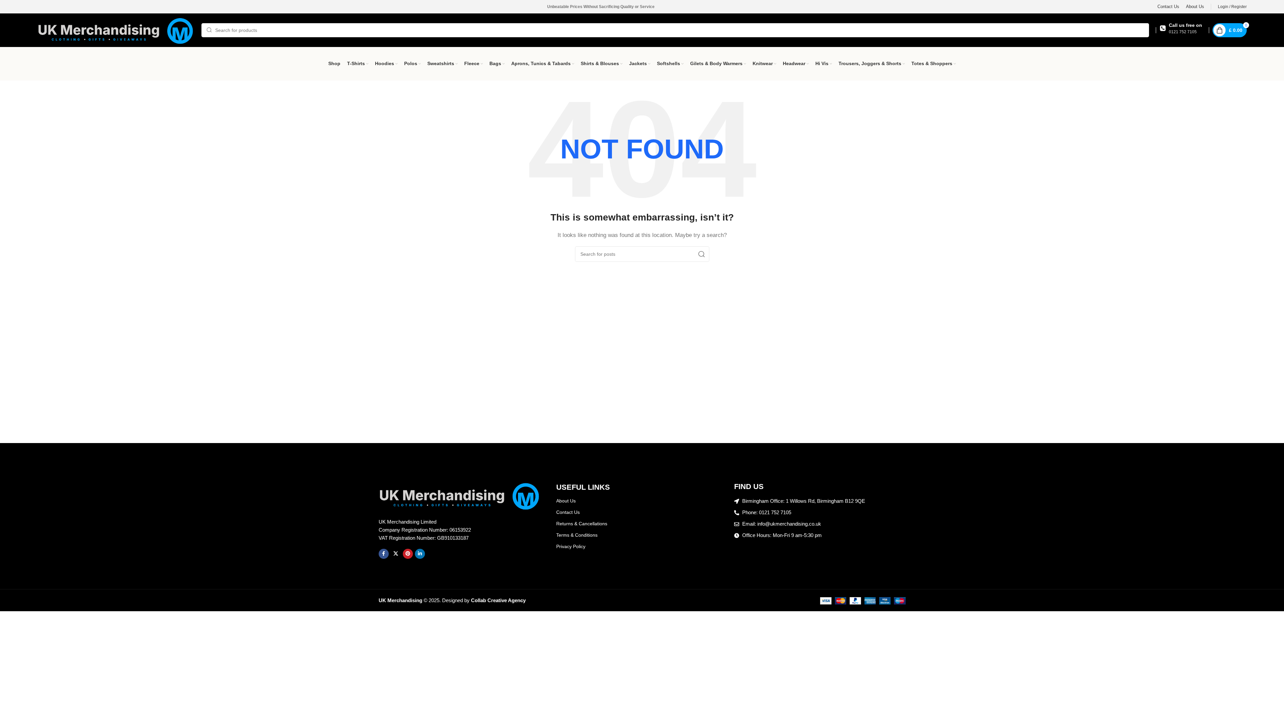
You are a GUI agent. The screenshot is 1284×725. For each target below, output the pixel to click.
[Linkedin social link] (420, 554)
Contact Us (568, 512)
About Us (566, 500)
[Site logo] (116, 30)
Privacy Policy (570, 546)
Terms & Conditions (577, 535)
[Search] (701, 254)
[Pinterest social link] (408, 554)
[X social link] (396, 554)
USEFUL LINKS (583, 487)
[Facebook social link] (384, 554)
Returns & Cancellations (581, 523)
